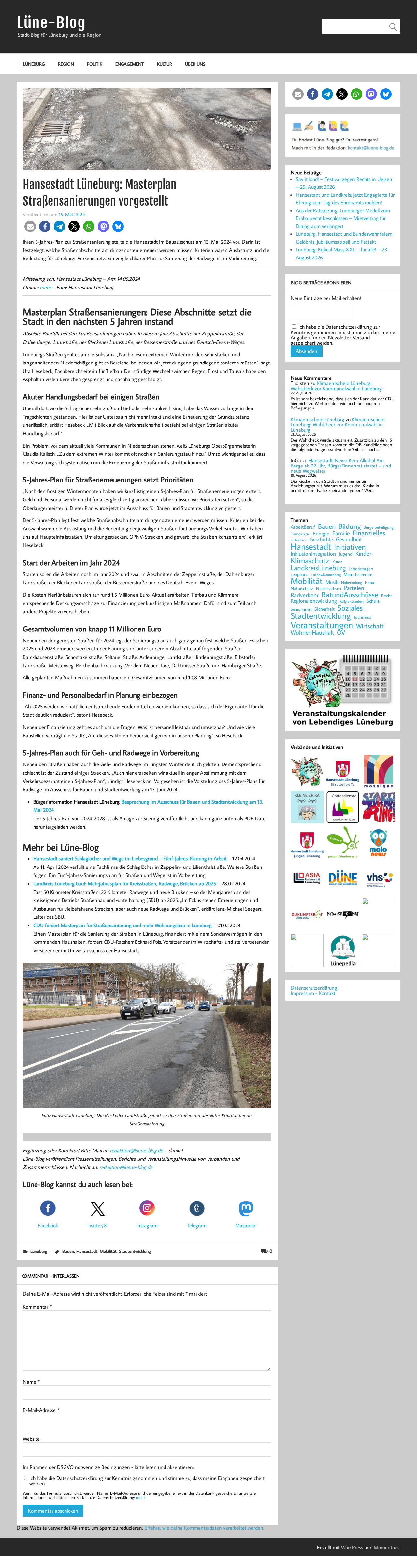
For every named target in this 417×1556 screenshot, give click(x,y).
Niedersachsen (328, 588)
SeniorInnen (301, 609)
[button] (30, 226)
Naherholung (351, 582)
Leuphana (300, 574)
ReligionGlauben (352, 601)
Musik (331, 582)
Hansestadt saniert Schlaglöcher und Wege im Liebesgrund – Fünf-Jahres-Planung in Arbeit (130, 858)
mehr (45, 287)
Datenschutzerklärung (314, 988)
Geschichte (321, 539)
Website (31, 1438)
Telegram (197, 1225)
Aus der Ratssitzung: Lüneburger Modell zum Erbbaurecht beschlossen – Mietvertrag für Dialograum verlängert (343, 218)
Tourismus (362, 617)
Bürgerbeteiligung (379, 527)
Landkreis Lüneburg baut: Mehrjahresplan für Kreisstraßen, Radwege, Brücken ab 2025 (124, 883)
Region (66, 64)
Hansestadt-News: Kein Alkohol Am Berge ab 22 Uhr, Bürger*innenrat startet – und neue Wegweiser (341, 465)
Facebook (48, 1225)
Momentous (386, 1547)
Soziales (350, 608)
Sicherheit (324, 608)
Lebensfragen (361, 568)
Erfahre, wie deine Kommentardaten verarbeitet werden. (204, 1527)
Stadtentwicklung (135, 1251)
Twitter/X (97, 1225)
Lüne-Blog (51, 23)
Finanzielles (369, 533)
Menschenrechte (358, 574)
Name (31, 1381)
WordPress (352, 1547)
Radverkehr (305, 595)
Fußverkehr (299, 539)
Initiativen (350, 547)
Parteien (354, 588)
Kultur (164, 64)
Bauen (68, 1251)
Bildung (349, 526)
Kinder (363, 553)
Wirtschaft (370, 625)
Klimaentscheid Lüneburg (317, 419)
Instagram (147, 1225)
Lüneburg (34, 64)
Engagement (129, 64)
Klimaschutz (310, 560)
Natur (369, 583)
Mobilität (108, 1251)
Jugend (345, 554)
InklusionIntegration (313, 553)
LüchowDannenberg (326, 574)
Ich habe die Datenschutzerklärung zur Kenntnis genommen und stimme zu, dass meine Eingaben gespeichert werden (147, 1480)
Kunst (337, 562)
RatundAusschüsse (350, 595)
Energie (321, 533)
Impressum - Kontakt (313, 993)
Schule (373, 601)
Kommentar (37, 1306)
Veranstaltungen (322, 625)
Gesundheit (349, 539)
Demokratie (300, 534)
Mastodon (246, 1225)
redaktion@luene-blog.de (136, 1150)
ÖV (341, 633)
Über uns (195, 64)
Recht (386, 596)
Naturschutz (302, 588)
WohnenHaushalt (312, 633)
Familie (341, 533)
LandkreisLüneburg (318, 567)
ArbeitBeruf (303, 527)
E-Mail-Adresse (41, 1410)
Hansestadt (86, 1251)
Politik (94, 64)
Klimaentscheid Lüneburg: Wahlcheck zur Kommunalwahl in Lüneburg (336, 386)
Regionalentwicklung (314, 601)
